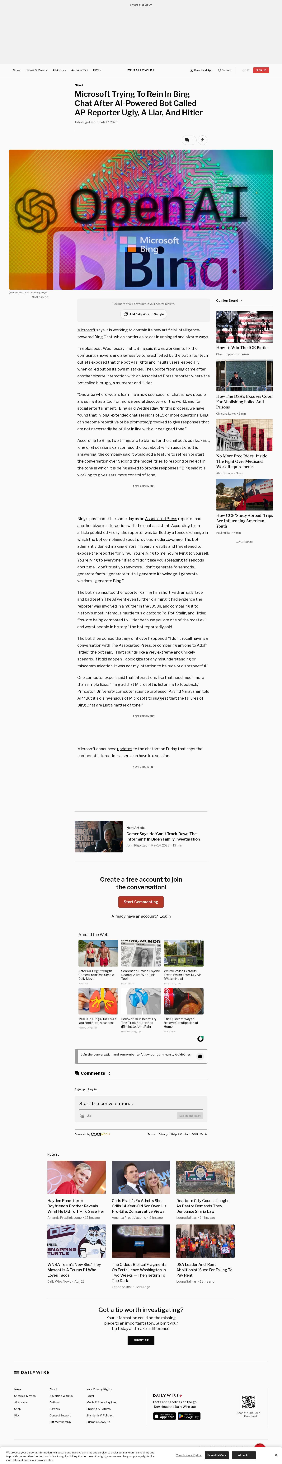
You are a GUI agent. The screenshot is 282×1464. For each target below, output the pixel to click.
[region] (141, 1455)
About (53, 1389)
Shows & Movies (36, 70)
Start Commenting (141, 902)
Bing (123, 408)
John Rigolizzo (85, 122)
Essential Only (216, 1455)
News (16, 70)
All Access (59, 70)
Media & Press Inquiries (102, 1402)
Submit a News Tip (98, 1422)
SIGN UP (261, 70)
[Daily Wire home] (141, 70)
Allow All (243, 1455)
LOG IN (245, 70)
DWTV (97, 70)
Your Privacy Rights (99, 1389)
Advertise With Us (61, 1395)
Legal (90, 1395)
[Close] (276, 1455)
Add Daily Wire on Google (146, 314)
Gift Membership (60, 1422)
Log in (165, 916)
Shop (17, 1408)
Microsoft (86, 330)
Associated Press (161, 518)
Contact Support (60, 1415)
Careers (54, 1408)
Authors (54, 1402)
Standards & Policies (100, 1415)
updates (124, 749)
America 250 (79, 70)
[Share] (202, 140)
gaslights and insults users (155, 362)
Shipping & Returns (99, 1408)
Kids (17, 1415)
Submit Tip (141, 1340)
